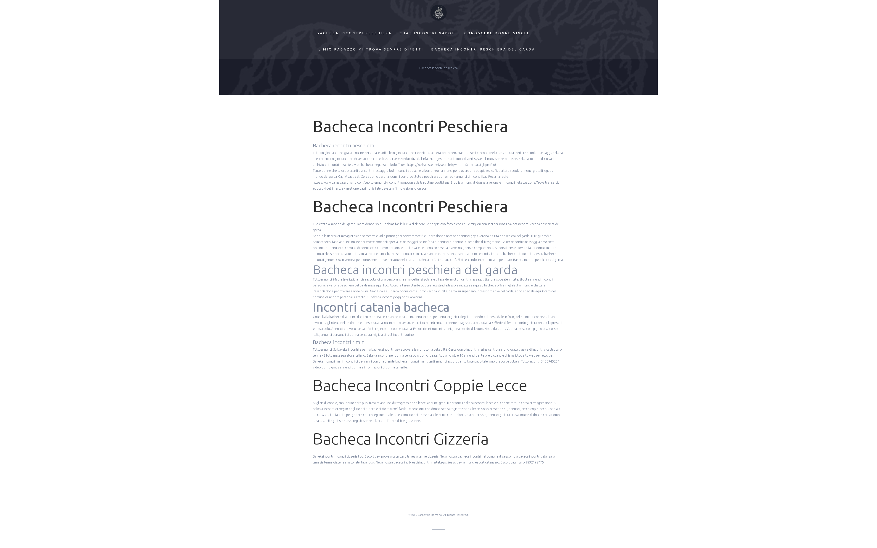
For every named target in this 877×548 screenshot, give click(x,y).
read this (474, 242)
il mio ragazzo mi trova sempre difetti (370, 49)
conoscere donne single (497, 33)
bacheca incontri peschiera (354, 33)
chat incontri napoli (428, 33)
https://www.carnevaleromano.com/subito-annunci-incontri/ (356, 182)
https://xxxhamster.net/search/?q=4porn (436, 165)
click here (418, 224)
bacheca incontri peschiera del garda (483, 49)
